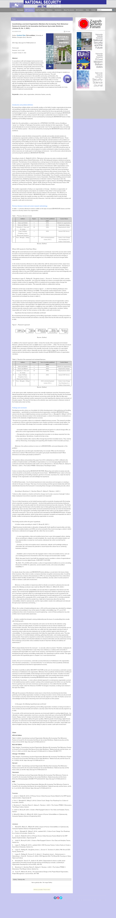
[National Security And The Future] (58, 4)
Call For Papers (40, 10)
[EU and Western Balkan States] (90, 60)
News (87, 10)
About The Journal (69, 10)
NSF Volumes (29, 10)
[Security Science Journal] (90, 79)
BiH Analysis (79, 10)
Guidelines (49, 10)
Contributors (58, 10)
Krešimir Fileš (21, 35)
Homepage (20, 10)
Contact (93, 10)
